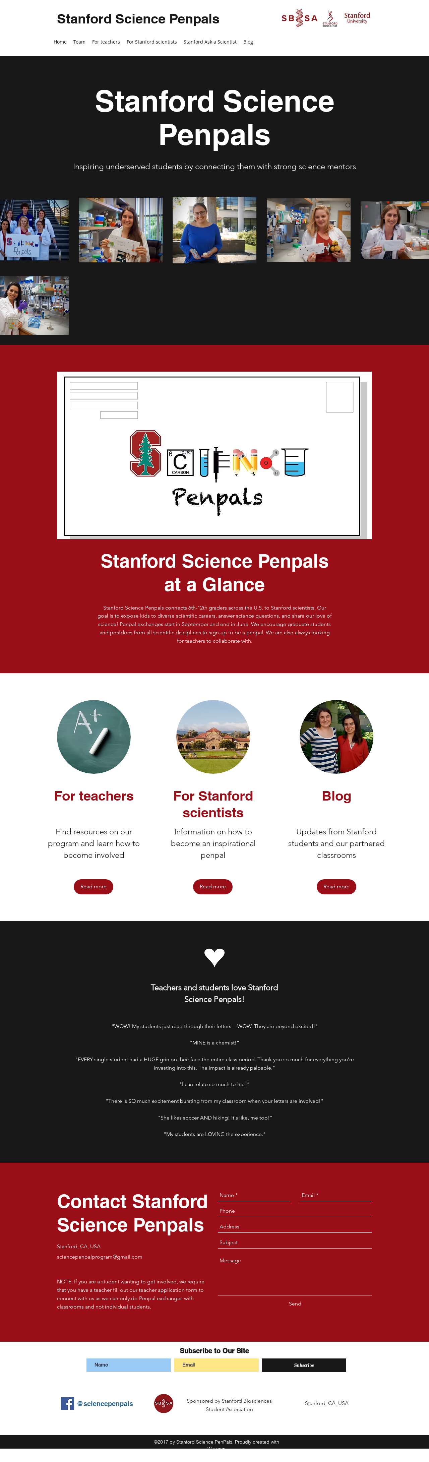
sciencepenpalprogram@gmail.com (99, 1257)
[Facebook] (67, 1403)
